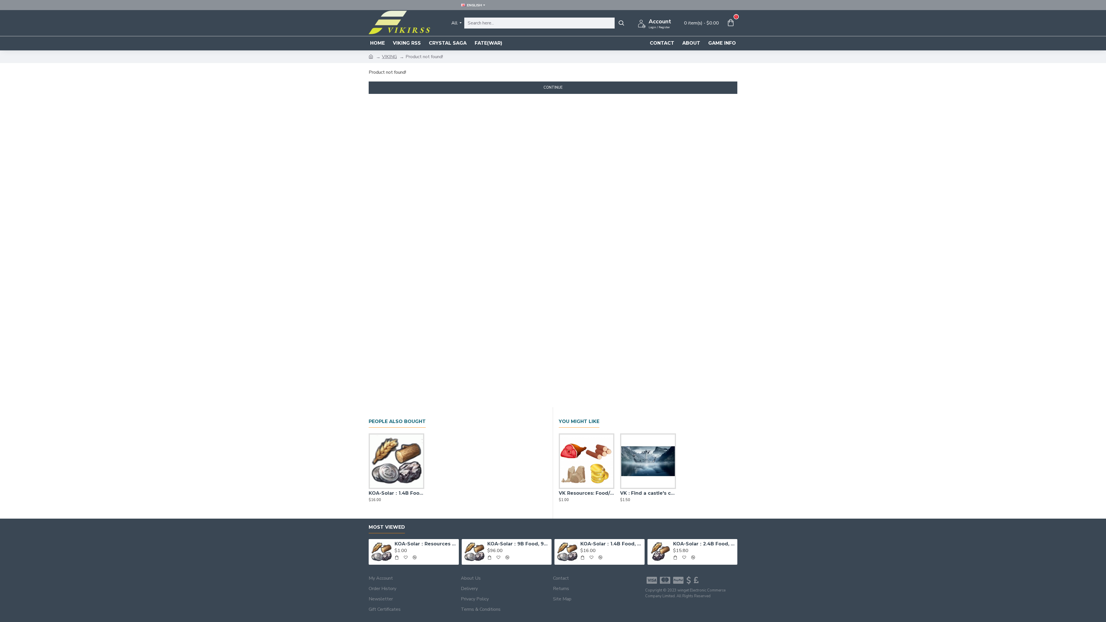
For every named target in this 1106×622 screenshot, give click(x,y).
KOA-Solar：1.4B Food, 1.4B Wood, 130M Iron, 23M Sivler (396, 493)
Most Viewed (387, 527)
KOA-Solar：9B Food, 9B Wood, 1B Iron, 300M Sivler (518, 544)
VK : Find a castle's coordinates (648, 493)
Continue (553, 87)
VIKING (389, 57)
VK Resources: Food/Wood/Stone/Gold (586, 493)
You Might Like (579, 421)
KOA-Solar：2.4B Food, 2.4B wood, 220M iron (704, 544)
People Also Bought (397, 421)
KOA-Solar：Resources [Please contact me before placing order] (426, 544)
